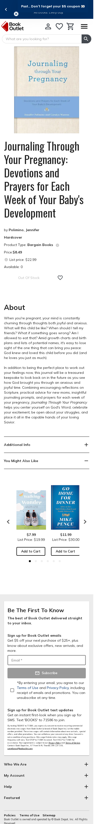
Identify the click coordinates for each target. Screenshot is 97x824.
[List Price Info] (6, 259)
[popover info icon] (57, 245)
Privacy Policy (54, 743)
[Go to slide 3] (42, 561)
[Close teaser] (16, 13)
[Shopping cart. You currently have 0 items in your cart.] (70, 26)
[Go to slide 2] (36, 561)
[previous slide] (6, 9)
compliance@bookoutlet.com (20, 748)
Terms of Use (29, 815)
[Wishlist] (59, 26)
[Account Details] (48, 26)
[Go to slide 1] (30, 561)
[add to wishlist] (60, 278)
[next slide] (83, 521)
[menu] (84, 26)
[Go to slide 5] (54, 561)
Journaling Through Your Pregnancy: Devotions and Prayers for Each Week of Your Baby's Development (44, 179)
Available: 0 (13, 267)
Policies (10, 815)
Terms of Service (72, 743)
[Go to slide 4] (48, 561)
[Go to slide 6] (60, 561)
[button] (53, 6)
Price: (13, 252)
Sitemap (49, 815)
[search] (86, 38)
